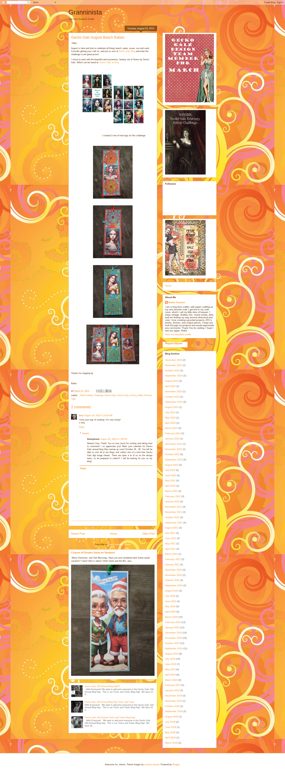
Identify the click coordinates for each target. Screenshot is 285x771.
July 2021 (170, 533)
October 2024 (172, 370)
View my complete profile (178, 334)
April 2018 (170, 737)
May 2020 (170, 606)
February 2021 (173, 559)
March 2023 (171, 428)
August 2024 (171, 381)
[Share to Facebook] (107, 391)
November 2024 (173, 365)
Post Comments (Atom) (119, 544)
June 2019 (170, 664)
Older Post (148, 533)
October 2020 (172, 580)
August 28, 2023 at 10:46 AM (98, 415)
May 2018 (170, 732)
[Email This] (97, 391)
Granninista (85, 12)
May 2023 (170, 417)
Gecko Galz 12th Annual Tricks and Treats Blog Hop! (110, 717)
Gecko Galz (110, 395)
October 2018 (172, 706)
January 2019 (172, 690)
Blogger (176, 764)
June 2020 (170, 601)
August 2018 (171, 716)
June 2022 (170, 475)
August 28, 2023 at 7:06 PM (113, 439)
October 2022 (172, 454)
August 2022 (171, 465)
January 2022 (172, 501)
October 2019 (172, 643)
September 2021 (174, 522)
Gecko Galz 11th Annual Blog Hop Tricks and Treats (110, 702)
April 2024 (170, 386)
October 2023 (172, 396)
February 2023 (173, 433)
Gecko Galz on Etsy (109, 62)
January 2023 (172, 438)
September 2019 (174, 648)
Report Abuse (173, 343)
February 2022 (173, 496)
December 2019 (173, 632)
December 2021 (173, 506)
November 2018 (173, 701)
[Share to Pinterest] (110, 391)
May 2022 (170, 480)
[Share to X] (104, 391)
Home (113, 533)
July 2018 (170, 722)
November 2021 (173, 512)
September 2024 (174, 375)
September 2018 (174, 711)
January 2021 (172, 564)
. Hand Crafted (86, 395)
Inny (81, 415)
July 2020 (170, 596)
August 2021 (171, 527)
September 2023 (174, 402)
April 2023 (170, 423)
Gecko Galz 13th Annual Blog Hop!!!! (102, 686)
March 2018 (171, 742)
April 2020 (170, 611)
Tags (73, 399)
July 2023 (170, 412)
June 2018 (170, 727)
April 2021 (170, 548)
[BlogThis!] (100, 391)
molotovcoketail (151, 764)
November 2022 (173, 449)
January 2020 (172, 627)
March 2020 (171, 617)
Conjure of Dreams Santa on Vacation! (93, 552)
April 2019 (170, 674)
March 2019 (171, 680)
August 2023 (171, 407)
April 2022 (170, 485)
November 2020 (173, 575)
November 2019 (173, 638)
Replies (85, 433)
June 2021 (170, 538)
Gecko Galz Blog (127, 51)
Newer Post (78, 533)
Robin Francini (145, 395)
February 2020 (173, 622)
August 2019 (171, 653)
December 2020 (173, 569)
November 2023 (173, 391)
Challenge (98, 395)
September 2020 (174, 585)
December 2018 (173, 695)
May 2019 (170, 669)
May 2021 (170, 543)
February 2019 (173, 685)
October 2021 (172, 517)
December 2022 (173, 444)
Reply (81, 427)
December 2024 (173, 360)
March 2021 (171, 554)
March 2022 (171, 491)
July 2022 (170, 470)
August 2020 (171, 590)
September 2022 (174, 459)
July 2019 (170, 659)
